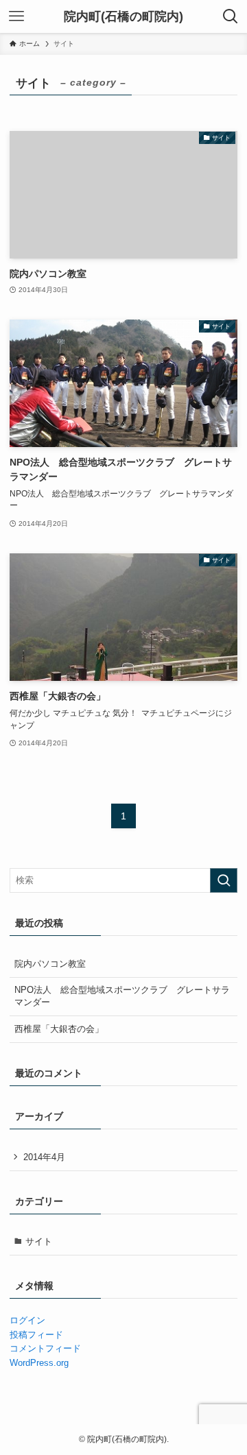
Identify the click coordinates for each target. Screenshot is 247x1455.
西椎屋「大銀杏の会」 (59, 1029)
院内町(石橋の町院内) (123, 16)
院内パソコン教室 (50, 964)
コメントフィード (45, 1348)
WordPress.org (39, 1363)
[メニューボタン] (16, 16)
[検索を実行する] (223, 880)
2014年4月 (44, 1157)
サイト (38, 1241)
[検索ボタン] (230, 16)
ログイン (27, 1320)
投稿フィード (36, 1335)
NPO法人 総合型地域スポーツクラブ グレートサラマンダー (122, 996)
